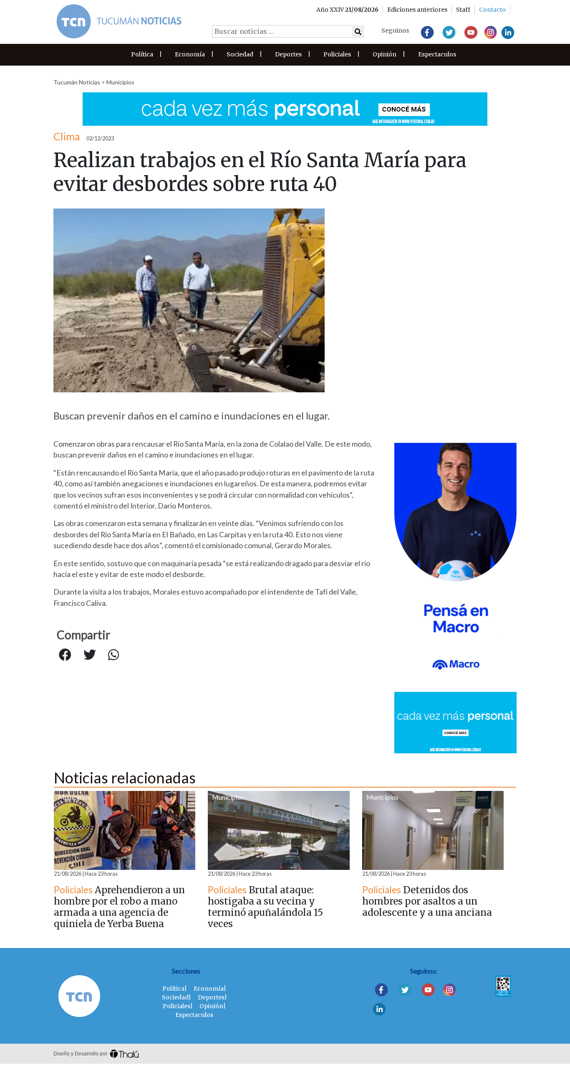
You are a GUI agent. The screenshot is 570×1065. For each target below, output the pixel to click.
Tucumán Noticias (76, 82)
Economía (190, 54)
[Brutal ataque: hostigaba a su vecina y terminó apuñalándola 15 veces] (278, 830)
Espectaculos (437, 54)
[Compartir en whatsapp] (113, 655)
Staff (463, 9)
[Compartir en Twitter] (89, 655)
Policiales (337, 54)
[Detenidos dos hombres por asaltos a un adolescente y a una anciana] (433, 830)
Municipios (120, 82)
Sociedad (240, 54)
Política (142, 54)
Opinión (384, 54)
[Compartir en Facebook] (65, 655)
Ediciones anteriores (417, 9)
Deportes (288, 54)
